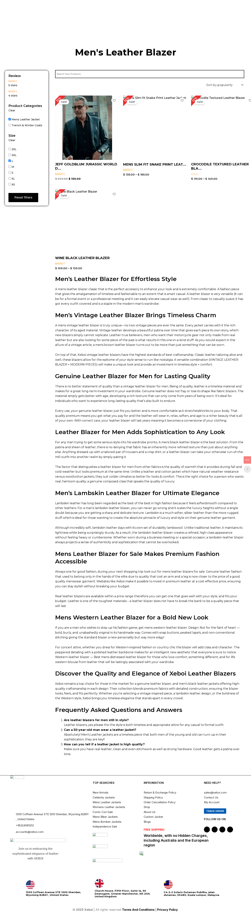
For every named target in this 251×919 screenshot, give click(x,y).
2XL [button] (14, 149)
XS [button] (13, 184)
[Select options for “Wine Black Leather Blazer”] (115, 227)
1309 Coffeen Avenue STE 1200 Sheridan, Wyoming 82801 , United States (53, 894)
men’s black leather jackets (199, 683)
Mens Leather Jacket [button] (26, 119)
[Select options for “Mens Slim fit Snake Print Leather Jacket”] (183, 136)
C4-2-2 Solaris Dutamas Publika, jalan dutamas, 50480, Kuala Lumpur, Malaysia (191, 894)
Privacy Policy (168, 909)
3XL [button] (14, 155)
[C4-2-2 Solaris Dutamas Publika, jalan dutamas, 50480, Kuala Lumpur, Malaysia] (168, 884)
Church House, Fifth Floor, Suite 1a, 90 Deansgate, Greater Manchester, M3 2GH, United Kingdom (122, 893)
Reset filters (23, 197)
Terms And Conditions (138, 909)
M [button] (13, 167)
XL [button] (13, 178)
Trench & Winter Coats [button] (27, 125)
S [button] (12, 172)
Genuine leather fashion (224, 571)
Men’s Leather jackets (97, 734)
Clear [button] (11, 110)
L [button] (12, 161)
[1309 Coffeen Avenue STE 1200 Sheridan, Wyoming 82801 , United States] (30, 884)
